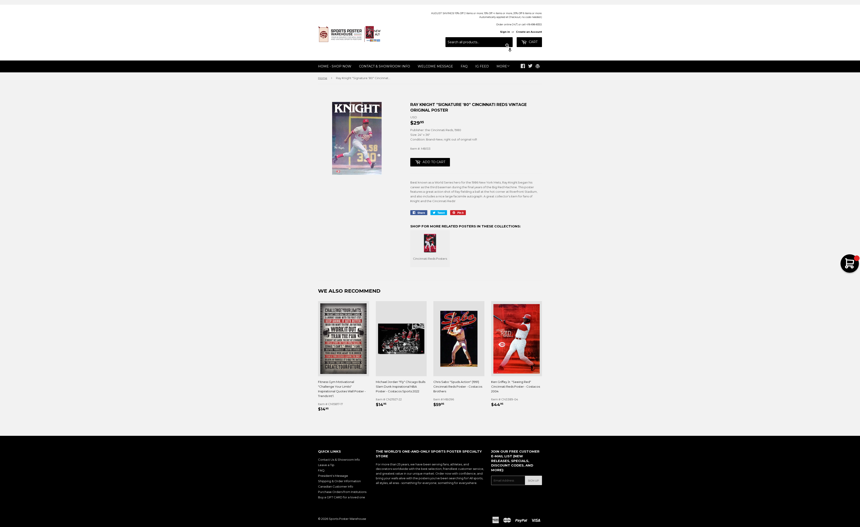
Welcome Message (435, 66)
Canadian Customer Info (335, 486)
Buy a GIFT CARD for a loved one (341, 497)
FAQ (464, 66)
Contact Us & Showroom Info (339, 459)
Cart (533, 42)
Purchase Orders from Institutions (342, 492)
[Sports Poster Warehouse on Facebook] (522, 66)
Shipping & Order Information (339, 481)
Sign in (505, 31)
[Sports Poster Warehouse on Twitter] (530, 66)
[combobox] (479, 42)
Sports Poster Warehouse (347, 519)
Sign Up (533, 480)
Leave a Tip (326, 465)
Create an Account (529, 31)
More (502, 66)
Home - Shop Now (334, 66)
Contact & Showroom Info (384, 66)
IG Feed (482, 66)
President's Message (333, 475)
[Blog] (537, 66)
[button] (479, 50)
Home (322, 78)
